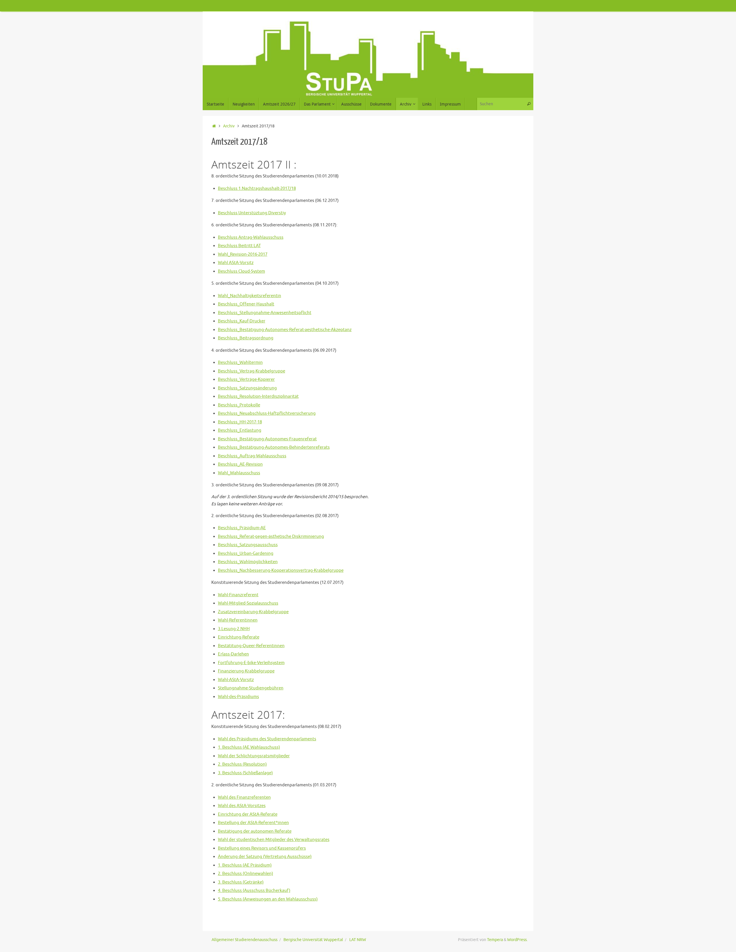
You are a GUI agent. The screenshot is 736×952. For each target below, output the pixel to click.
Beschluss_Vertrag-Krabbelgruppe (251, 371)
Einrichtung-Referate (238, 637)
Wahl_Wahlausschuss (239, 473)
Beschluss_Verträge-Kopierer (246, 379)
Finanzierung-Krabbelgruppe (246, 671)
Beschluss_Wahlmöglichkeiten (248, 562)
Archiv (229, 126)
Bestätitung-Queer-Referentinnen (251, 646)
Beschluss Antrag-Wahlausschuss (250, 237)
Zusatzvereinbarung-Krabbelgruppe (253, 612)
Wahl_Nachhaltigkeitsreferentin (249, 296)
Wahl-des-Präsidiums (238, 696)
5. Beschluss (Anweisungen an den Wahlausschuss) (268, 899)
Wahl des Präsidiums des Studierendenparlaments (267, 739)
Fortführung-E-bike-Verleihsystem (251, 663)
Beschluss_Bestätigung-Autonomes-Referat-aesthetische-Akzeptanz (285, 329)
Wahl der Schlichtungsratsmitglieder (254, 756)
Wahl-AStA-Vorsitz (236, 680)
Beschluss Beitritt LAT (239, 245)
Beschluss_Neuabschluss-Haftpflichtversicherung (267, 413)
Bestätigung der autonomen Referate (255, 831)
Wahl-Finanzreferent (238, 595)
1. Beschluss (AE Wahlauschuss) (249, 747)
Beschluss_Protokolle (239, 405)
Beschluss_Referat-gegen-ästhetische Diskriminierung (271, 536)
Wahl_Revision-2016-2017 (242, 254)
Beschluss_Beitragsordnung (245, 338)
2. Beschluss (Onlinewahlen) (245, 873)
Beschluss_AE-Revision (240, 464)
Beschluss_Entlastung (239, 430)
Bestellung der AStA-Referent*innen (253, 822)
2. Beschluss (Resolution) (242, 764)
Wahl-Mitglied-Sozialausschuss (248, 603)
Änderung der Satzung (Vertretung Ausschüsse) (265, 856)
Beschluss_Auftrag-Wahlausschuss (252, 456)
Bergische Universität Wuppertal (313, 939)
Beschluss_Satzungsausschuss (248, 545)
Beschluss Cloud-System (241, 271)
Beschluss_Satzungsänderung (247, 388)
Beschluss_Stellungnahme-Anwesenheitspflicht (264, 313)
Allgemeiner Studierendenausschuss (244, 939)
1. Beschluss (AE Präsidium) (245, 865)
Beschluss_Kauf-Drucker (241, 321)
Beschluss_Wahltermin (240, 362)
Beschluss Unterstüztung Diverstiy (252, 213)
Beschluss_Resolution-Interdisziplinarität (258, 396)
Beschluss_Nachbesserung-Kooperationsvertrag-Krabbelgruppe (281, 570)
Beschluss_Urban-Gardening (245, 553)
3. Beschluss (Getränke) (241, 882)
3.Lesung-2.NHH (234, 629)
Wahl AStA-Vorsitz (236, 262)
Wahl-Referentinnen (238, 620)
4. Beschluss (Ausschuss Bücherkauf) (254, 890)
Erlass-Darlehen (233, 654)
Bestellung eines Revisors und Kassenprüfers (262, 848)
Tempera (495, 939)
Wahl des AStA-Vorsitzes (242, 805)
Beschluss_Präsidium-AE (242, 528)
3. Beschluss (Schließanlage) (245, 773)
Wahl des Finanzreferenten (244, 797)
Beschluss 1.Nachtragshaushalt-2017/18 (257, 188)
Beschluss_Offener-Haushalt (246, 304)
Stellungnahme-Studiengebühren (250, 688)
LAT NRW (357, 939)
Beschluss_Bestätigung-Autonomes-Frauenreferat (267, 439)
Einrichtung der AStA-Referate (247, 814)
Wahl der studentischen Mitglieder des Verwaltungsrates (273, 839)
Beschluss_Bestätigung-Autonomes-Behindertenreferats (274, 447)
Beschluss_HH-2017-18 (240, 422)
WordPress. (517, 939)
